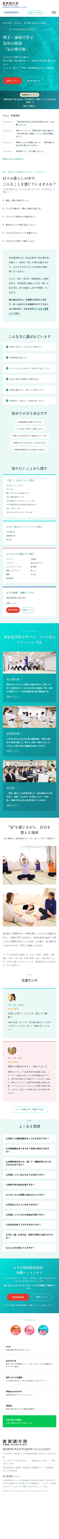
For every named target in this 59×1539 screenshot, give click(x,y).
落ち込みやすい (37, 563)
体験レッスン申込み (35, 12)
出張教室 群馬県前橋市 (11, 12)
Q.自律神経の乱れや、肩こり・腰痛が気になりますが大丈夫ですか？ (28, 1163)
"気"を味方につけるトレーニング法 (20, 500)
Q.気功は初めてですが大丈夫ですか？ (23, 1224)
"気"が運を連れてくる (15, 497)
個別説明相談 (13, 609)
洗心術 (9, 539)
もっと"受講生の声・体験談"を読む (29, 1109)
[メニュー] (54, 12)
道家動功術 (10, 535)
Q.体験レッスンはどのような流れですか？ (25, 1174)
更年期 (33, 566)
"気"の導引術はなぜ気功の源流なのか (21, 504)
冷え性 (33, 574)
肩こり (33, 570)
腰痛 (8, 574)
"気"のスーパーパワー (15, 485)
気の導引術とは (33, 80)
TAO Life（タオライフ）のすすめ (19, 512)
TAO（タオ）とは (13, 508)
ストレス (9, 559)
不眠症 (33, 559)
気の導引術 (10, 531)
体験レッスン (12, 80)
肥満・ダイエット (13, 570)
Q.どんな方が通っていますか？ (20, 1247)
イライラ (9, 563)
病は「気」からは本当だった (17, 493)
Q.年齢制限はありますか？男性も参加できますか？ (27, 1150)
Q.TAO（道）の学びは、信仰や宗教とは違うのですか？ (29, 1236)
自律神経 (9, 578)
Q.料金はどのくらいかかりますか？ (22, 1204)
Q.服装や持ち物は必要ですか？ (20, 1184)
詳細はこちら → (12, 696)
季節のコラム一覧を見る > (13, 158)
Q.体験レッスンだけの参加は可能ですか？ (25, 1214)
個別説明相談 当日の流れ (16, 597)
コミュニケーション (14, 566)
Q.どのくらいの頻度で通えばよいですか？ (25, 1194)
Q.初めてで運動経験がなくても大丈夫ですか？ (27, 1138)
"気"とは (9, 489)
